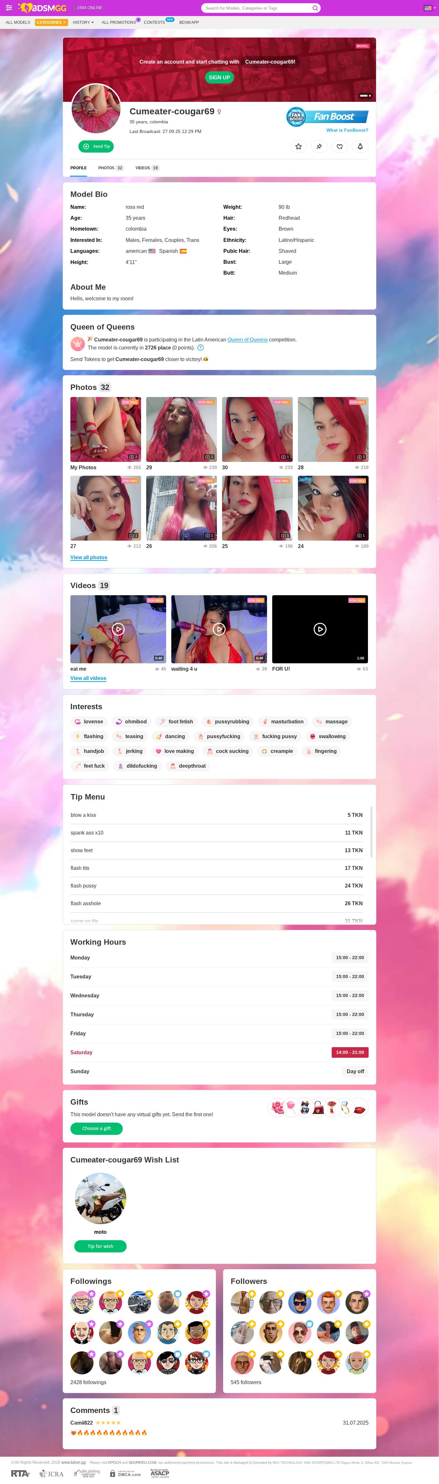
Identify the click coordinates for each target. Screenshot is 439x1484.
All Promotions (119, 22)
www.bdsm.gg (73, 1462)
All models (18, 22)
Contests (154, 22)
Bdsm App (189, 22)
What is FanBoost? (348, 130)
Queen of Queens (248, 339)
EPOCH (114, 1462)
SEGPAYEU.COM (142, 1462)
